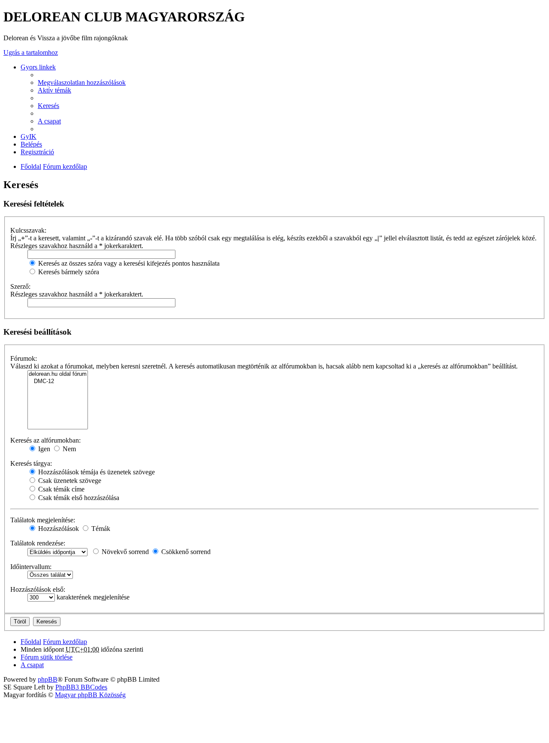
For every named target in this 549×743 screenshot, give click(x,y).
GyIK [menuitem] (28, 136)
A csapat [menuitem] (49, 121)
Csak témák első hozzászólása (77, 497)
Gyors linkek (38, 67)
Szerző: (20, 286)
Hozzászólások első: (37, 589)
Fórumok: (23, 358)
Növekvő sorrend (124, 551)
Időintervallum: (30, 566)
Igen (43, 448)
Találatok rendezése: (37, 543)
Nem (68, 448)
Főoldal (31, 166)
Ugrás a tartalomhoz (30, 52)
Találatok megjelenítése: (42, 520)
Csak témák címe (60, 489)
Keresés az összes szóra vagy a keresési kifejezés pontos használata (128, 263)
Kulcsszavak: (28, 230)
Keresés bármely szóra (67, 272)
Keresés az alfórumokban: (45, 440)
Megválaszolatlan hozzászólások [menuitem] (82, 82)
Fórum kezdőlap (65, 166)
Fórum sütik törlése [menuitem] (46, 657)
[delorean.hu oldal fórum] (57, 374)
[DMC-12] (57, 381)
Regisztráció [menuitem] (37, 152)
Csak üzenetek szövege (68, 480)
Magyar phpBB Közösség (90, 694)
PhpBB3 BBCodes (81, 687)
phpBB (47, 679)
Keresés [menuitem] (48, 105)
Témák (100, 528)
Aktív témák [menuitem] (54, 90)
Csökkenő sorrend (185, 551)
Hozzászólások (57, 528)
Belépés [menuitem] (31, 144)
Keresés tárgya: (31, 463)
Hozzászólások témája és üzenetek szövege (95, 472)
